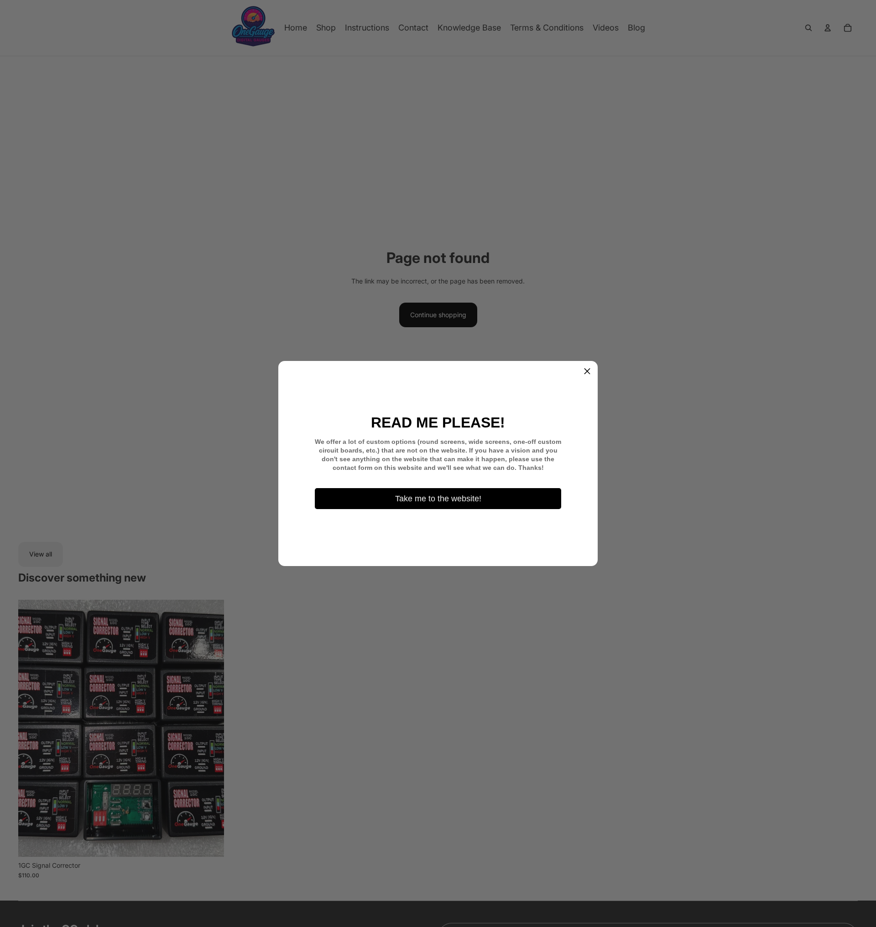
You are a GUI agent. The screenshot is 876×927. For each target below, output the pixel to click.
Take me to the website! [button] (438, 498)
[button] (587, 371)
